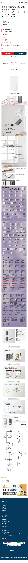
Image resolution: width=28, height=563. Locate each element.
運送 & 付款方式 (5, 521)
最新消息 (4, 507)
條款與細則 (4, 510)
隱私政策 (4, 509)
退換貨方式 (4, 523)
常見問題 (4, 519)
